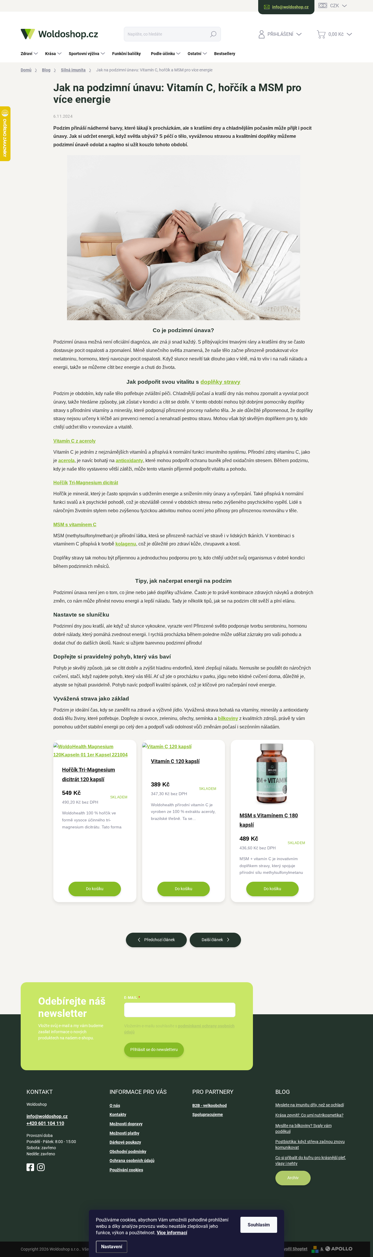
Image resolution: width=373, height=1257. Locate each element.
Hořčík (60, 482)
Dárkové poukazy (125, 1142)
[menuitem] (30, 53)
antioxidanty (129, 460)
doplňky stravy (220, 382)
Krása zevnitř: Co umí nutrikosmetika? (309, 1115)
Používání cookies (126, 1170)
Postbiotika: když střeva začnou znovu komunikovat (310, 1144)
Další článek (212, 939)
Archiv (293, 1177)
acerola (66, 460)
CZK (334, 5)
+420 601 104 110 (45, 1123)
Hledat (213, 34)
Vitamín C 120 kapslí (175, 761)
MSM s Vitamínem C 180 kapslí (269, 820)
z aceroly (85, 441)
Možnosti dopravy (126, 1124)
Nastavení (111, 1246)
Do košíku (94, 888)
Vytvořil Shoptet (292, 1249)
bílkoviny (228, 718)
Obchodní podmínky (128, 1151)
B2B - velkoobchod (209, 1105)
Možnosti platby (124, 1133)
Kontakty (118, 1114)
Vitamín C (64, 441)
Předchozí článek (159, 939)
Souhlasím (259, 1225)
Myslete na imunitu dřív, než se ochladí (309, 1105)
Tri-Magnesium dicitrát (93, 482)
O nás (115, 1105)
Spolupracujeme (207, 1114)
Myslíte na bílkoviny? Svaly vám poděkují (303, 1128)
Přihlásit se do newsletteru (154, 1049)
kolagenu (125, 543)
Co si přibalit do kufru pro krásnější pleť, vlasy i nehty (310, 1160)
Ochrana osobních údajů (132, 1160)
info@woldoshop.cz (47, 1116)
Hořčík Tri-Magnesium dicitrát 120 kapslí (88, 774)
